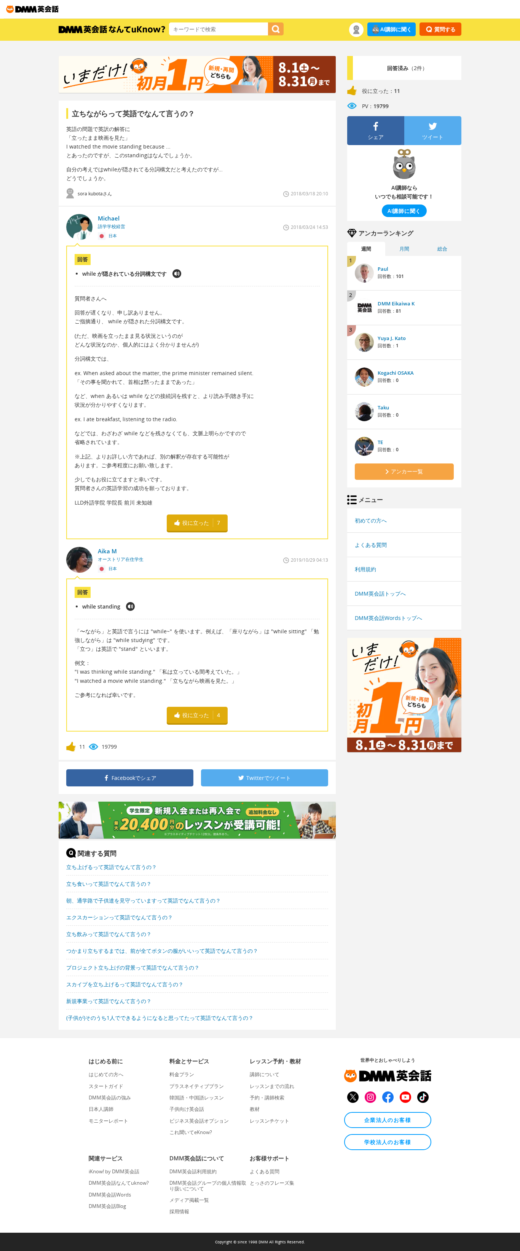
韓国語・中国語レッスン (196, 1097)
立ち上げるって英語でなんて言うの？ (111, 867)
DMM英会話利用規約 (193, 1171)
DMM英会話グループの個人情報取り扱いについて (207, 1185)
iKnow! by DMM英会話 (114, 1171)
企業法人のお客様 (387, 1119)
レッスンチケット (269, 1120)
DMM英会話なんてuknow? (119, 1182)
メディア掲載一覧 (189, 1200)
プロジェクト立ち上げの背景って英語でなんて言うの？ (132, 967)
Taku (383, 407)
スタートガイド (106, 1086)
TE (380, 442)
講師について (264, 1074)
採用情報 (179, 1211)
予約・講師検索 (267, 1097)
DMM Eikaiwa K (396, 303)
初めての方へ (371, 520)
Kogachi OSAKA (396, 372)
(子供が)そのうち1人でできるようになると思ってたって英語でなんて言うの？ (160, 1017)
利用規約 (365, 569)
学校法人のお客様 (387, 1142)
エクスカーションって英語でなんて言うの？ (119, 917)
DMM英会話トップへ (380, 593)
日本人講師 (101, 1109)
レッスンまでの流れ (272, 1086)
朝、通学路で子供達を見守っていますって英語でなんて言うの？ (143, 900)
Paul (383, 268)
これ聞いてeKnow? (190, 1132)
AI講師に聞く (396, 29)
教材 (255, 1109)
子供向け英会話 (186, 1109)
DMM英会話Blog (107, 1206)
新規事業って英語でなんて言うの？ (109, 1001)
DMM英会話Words (110, 1194)
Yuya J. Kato (392, 338)
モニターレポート (108, 1120)
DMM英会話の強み (110, 1097)
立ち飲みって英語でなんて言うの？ (109, 934)
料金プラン (181, 1074)
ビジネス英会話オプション (199, 1120)
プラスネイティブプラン (196, 1086)
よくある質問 (371, 544)
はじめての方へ (106, 1074)
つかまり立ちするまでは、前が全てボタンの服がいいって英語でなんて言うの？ (162, 950)
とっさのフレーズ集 (272, 1182)
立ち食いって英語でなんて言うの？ (109, 883)
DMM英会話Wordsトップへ (388, 618)
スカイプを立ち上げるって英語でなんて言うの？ (124, 984)
